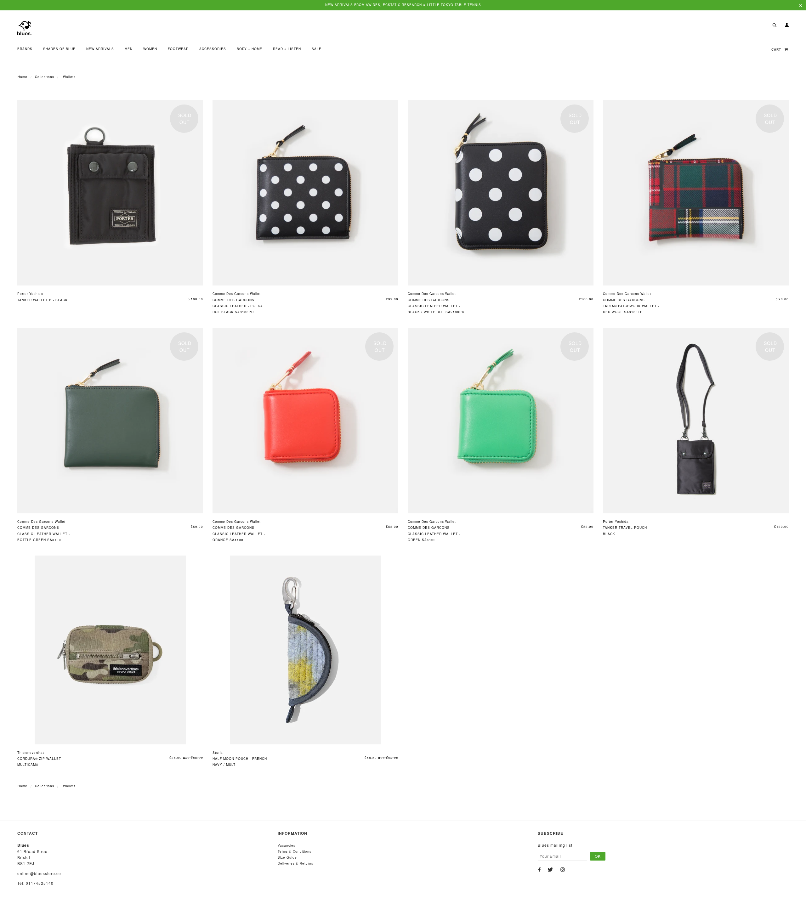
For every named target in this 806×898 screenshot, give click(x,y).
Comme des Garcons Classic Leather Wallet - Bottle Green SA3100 (43, 533)
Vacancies (286, 845)
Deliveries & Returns (295, 863)
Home (22, 77)
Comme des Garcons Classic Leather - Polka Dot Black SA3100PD (238, 306)
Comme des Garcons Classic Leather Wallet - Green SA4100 (434, 533)
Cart (776, 49)
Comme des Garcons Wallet (237, 293)
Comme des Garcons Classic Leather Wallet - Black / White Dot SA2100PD (436, 306)
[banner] (24, 27)
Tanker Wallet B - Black (42, 300)
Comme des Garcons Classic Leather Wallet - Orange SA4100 (239, 533)
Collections (44, 77)
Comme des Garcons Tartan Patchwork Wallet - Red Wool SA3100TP (631, 306)
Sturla (218, 752)
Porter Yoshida (30, 293)
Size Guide (287, 857)
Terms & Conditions (294, 851)
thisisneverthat (30, 752)
